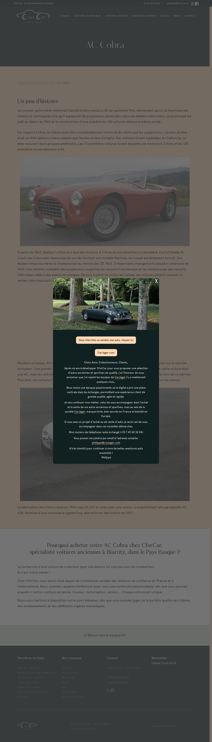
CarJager (120, 377)
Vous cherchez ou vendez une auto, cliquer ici (106, 340)
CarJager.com (106, 352)
